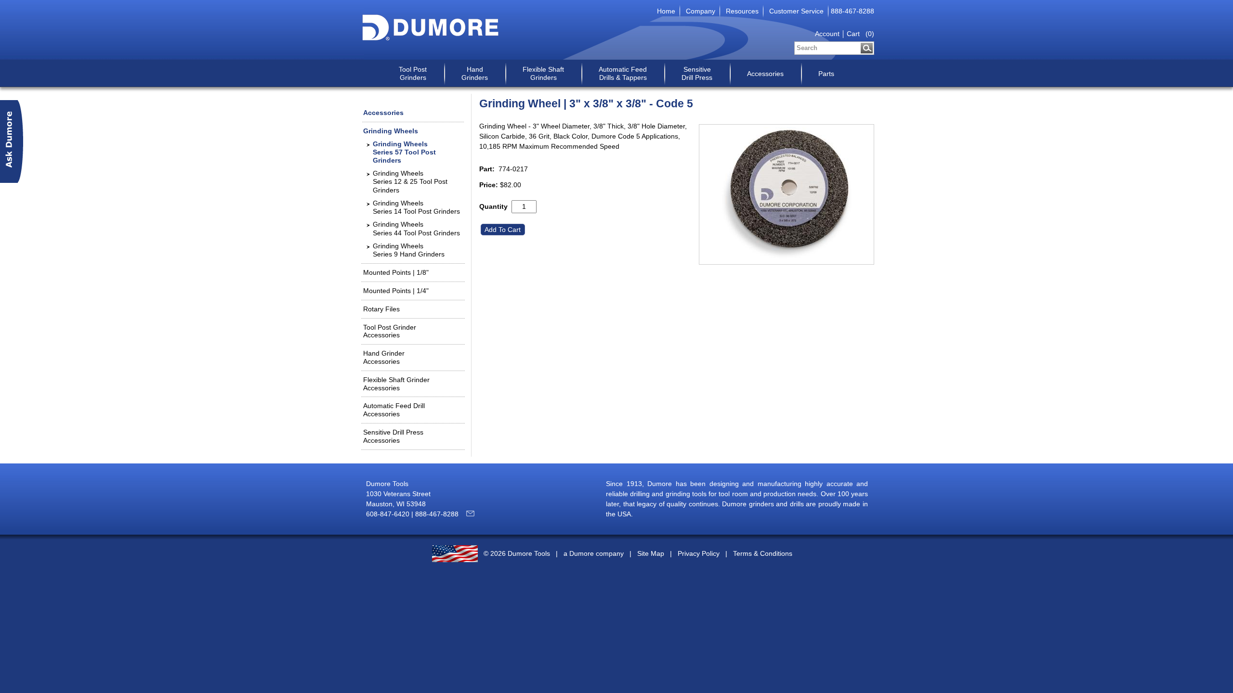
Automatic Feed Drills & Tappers (623, 73)
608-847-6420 (387, 514)
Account (827, 34)
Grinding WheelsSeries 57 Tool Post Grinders (404, 152)
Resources (742, 11)
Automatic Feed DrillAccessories (394, 410)
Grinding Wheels (390, 131)
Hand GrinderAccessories (384, 357)
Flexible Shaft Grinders (543, 73)
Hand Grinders (474, 73)
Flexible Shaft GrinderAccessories (396, 384)
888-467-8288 (852, 11)
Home (666, 11)
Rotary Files (381, 309)
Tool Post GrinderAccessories (389, 331)
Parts (826, 73)
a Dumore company (594, 553)
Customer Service (796, 11)
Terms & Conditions (762, 553)
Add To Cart (504, 229)
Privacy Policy (699, 553)
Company (700, 11)
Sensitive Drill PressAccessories (393, 436)
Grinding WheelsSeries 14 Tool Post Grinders (416, 207)
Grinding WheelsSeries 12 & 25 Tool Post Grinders (410, 181)
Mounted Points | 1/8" (396, 272)
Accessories (765, 73)
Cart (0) (860, 34)
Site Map (650, 553)
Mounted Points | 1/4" (396, 291)
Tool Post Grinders (413, 73)
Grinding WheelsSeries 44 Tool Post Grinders (416, 228)
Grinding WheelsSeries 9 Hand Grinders (409, 250)
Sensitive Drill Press (697, 73)
